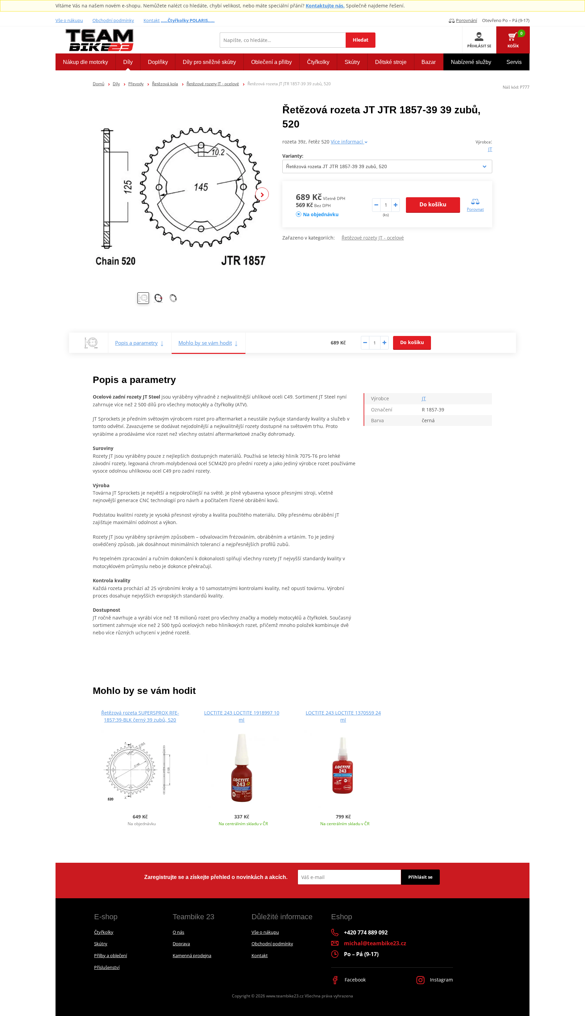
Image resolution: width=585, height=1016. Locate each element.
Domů (98, 84)
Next (262, 194)
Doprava (181, 944)
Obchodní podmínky (113, 20)
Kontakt (152, 20)
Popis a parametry (136, 342)
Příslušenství (107, 967)
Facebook (354, 979)
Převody (136, 84)
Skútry (100, 944)
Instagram (441, 979)
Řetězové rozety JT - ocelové (213, 84)
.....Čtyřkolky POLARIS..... (188, 20)
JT (490, 149)
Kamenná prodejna (192, 955)
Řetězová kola (165, 84)
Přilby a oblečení (110, 955)
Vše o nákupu (69, 20)
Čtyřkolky (103, 932)
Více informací (347, 141)
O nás (178, 932)
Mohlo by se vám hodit (205, 342)
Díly (116, 84)
